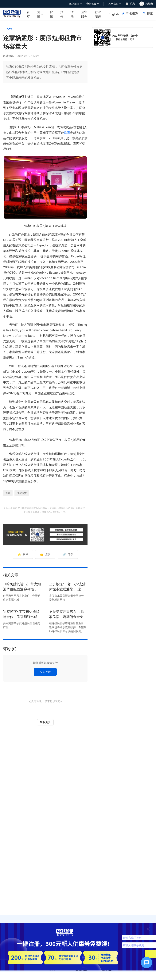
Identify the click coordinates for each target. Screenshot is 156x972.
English (113, 14)
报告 (61, 14)
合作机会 (91, 3)
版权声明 (70, 508)
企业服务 (84, 14)
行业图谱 (98, 14)
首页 (28, 14)
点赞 (45, 554)
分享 (67, 554)
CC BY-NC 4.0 (57, 511)
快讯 (51, 14)
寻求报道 (132, 13)
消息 (132, 3)
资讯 (38, 14)
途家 (67, 132)
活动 (72, 14)
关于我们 (113, 3)
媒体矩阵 (74, 3)
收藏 (23, 554)
